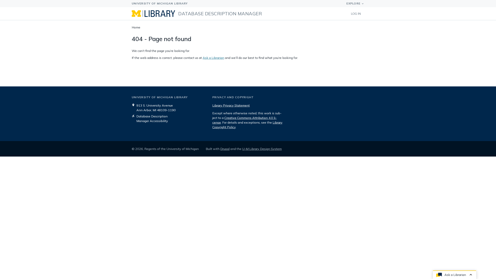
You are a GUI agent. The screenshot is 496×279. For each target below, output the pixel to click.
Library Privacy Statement (231, 105)
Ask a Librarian (213, 58)
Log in (356, 14)
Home (136, 27)
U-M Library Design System (262, 149)
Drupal (225, 149)
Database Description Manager (220, 13)
